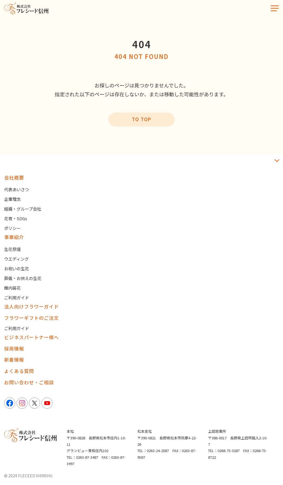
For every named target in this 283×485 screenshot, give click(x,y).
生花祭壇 (12, 249)
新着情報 (14, 359)
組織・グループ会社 (22, 209)
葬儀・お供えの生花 (22, 278)
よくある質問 (19, 370)
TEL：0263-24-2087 (153, 450)
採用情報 (14, 348)
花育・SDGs (15, 218)
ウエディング (16, 259)
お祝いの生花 (16, 268)
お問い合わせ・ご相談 (29, 382)
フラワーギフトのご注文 (31, 317)
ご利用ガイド (16, 297)
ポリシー (12, 228)
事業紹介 (14, 237)
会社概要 (14, 177)
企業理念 (12, 199)
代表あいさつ (16, 189)
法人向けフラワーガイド (31, 306)
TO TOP (141, 119)
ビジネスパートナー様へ (31, 337)
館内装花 (12, 288)
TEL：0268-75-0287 (224, 450)
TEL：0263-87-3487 (82, 457)
